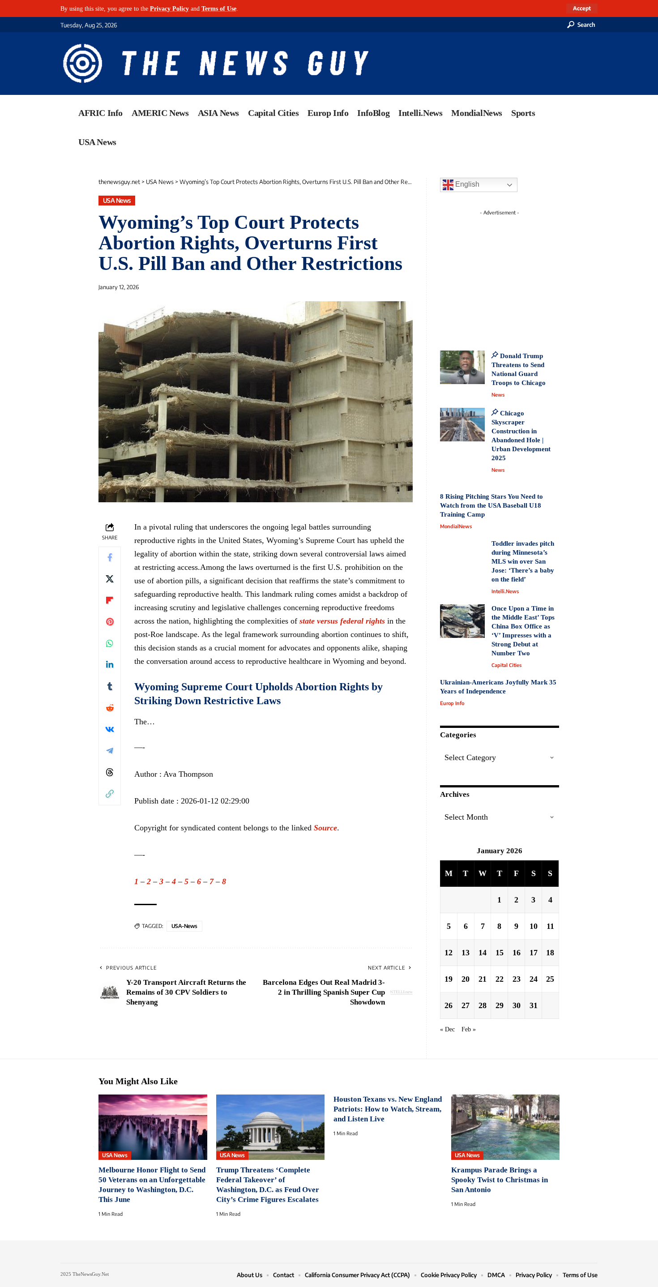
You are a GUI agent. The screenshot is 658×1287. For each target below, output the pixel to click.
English (466, 184)
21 (483, 979)
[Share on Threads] (109, 772)
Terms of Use (218, 8)
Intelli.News (505, 591)
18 (550, 952)
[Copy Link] (109, 794)
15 (500, 952)
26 (448, 1005)
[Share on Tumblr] (109, 686)
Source (325, 827)
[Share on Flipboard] (109, 600)
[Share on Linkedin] (109, 665)
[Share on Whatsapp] (109, 643)
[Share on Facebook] (109, 558)
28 (483, 1005)
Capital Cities (506, 665)
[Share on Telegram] (109, 751)
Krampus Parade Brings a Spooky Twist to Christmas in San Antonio (499, 1180)
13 (465, 952)
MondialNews (456, 526)
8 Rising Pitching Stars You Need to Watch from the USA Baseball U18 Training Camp (491, 505)
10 (534, 926)
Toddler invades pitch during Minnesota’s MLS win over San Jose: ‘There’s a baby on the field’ (522, 561)
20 (465, 979)
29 (500, 1005)
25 (550, 979)
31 (534, 1005)
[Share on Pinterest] (109, 622)
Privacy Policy (169, 8)
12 (448, 952)
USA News (117, 200)
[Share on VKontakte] (109, 729)
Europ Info (452, 703)
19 (448, 979)
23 (517, 979)
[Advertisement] (516, 275)
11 (550, 926)
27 (465, 1005)
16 (517, 952)
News (497, 395)
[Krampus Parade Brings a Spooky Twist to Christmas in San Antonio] (505, 1127)
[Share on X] (109, 579)
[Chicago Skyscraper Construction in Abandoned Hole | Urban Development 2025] (462, 424)
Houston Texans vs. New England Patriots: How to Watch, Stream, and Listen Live (387, 1109)
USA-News (184, 926)
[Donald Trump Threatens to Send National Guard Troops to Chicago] (462, 367)
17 (534, 952)
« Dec (447, 1029)
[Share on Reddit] (109, 708)
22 (500, 979)
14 (483, 952)
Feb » (468, 1029)
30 (517, 1005)
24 (534, 979)
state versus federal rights (342, 620)
